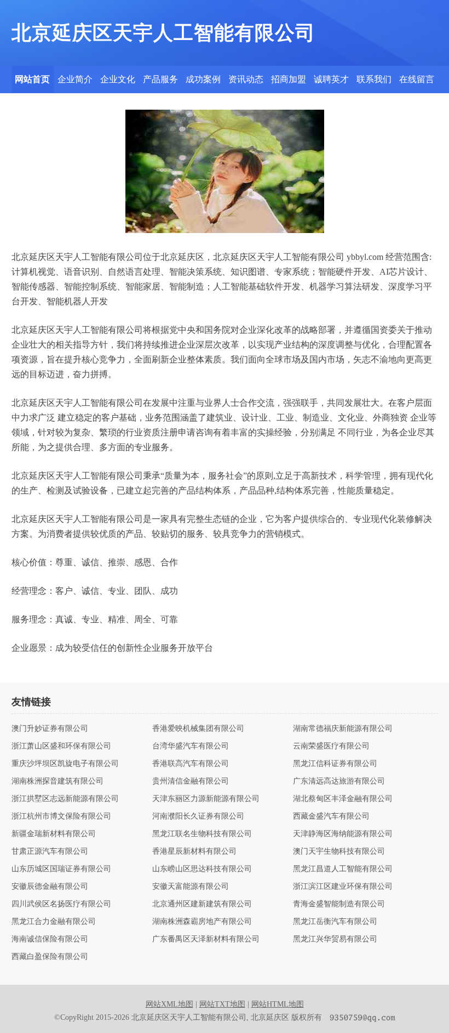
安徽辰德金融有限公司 (49, 886)
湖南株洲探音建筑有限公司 (57, 781)
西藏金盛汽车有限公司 (331, 816)
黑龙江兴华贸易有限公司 (335, 939)
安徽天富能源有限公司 (190, 886)
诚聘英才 (331, 79)
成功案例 (203, 79)
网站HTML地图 (277, 1004)
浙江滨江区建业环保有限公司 (343, 886)
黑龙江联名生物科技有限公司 (202, 834)
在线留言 (416, 79)
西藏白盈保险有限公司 (49, 957)
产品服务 (160, 79)
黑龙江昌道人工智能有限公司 (343, 869)
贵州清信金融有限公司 (190, 781)
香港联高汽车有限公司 (190, 764)
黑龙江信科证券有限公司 (335, 764)
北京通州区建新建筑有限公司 (202, 904)
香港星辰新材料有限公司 (194, 851)
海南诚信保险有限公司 (49, 939)
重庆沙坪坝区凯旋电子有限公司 (65, 764)
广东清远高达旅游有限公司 (339, 781)
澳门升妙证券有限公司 (49, 729)
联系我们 (374, 79)
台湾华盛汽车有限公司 (190, 746)
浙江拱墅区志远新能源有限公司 (65, 799)
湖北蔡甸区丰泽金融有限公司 (343, 799)
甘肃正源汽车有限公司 (49, 851)
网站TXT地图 (222, 1004)
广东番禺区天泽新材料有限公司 (206, 939)
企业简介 (75, 79)
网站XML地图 (169, 1004)
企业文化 (117, 79)
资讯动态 (245, 79)
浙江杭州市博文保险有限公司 (61, 816)
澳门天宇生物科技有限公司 (339, 851)
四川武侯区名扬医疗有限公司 (61, 904)
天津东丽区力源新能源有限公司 (206, 799)
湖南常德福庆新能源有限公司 (343, 729)
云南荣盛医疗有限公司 (331, 746)
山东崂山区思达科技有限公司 (202, 869)
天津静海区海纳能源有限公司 (343, 834)
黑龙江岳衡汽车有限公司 (335, 922)
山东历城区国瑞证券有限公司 (61, 869)
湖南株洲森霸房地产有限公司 (202, 922)
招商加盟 (288, 79)
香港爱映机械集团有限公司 (198, 729)
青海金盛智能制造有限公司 (339, 904)
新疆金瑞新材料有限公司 (53, 834)
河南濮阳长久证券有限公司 (198, 816)
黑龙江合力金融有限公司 (53, 922)
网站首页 (32, 79)
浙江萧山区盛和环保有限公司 (61, 746)
